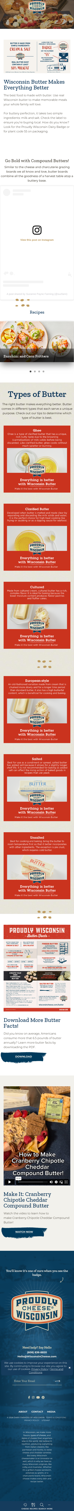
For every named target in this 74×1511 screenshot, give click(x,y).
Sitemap (46, 1420)
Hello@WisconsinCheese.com (37, 1356)
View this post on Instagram (37, 239)
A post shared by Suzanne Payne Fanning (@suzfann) (37, 293)
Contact (37, 1411)
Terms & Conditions (56, 1417)
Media (51, 1411)
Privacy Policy (39, 1369)
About (22, 1411)
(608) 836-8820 (37, 1352)
